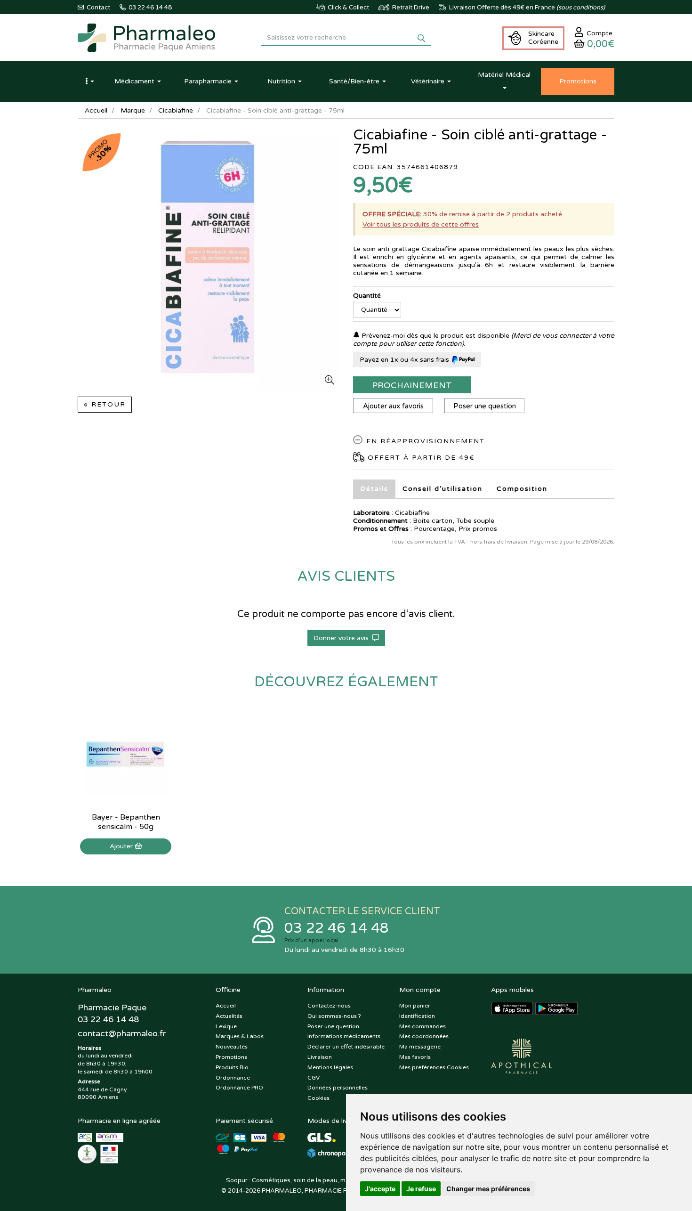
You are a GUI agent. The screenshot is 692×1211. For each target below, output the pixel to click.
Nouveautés (232, 1046)
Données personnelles (337, 1087)
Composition (522, 489)
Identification (417, 1016)
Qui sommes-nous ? (334, 1016)
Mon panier (414, 1005)
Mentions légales (330, 1067)
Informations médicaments (343, 1036)
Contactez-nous (329, 1005)
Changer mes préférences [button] (488, 1189)
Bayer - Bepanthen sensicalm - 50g (126, 822)
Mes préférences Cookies (434, 1067)
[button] (89, 81)
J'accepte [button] (380, 1189)
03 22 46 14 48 (336, 928)
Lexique (226, 1026)
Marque (133, 110)
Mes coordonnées (424, 1036)
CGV (313, 1077)
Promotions (231, 1057)
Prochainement (412, 385)
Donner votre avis (343, 638)
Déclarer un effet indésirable (346, 1046)
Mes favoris (415, 1057)
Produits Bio (232, 1067)
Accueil (96, 110)
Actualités (229, 1016)
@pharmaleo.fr (122, 1033)
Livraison (319, 1057)
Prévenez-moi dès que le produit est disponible (434, 336)
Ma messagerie (420, 1046)
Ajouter (122, 846)
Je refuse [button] (421, 1189)
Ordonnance (233, 1077)
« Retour (105, 404)
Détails (374, 489)
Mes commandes (422, 1026)
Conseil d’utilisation (442, 489)
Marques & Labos (240, 1036)
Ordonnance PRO (239, 1087)
